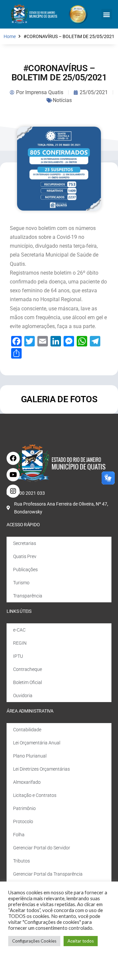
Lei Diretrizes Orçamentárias (41, 769)
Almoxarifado (27, 782)
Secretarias (24, 543)
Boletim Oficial (27, 682)
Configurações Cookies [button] (34, 941)
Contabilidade (27, 729)
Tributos (21, 860)
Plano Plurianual (30, 756)
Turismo (21, 582)
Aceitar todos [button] (81, 941)
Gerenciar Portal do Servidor (41, 847)
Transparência (27, 595)
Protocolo (23, 821)
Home (10, 36)
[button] (106, 14)
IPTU (18, 656)
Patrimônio (24, 808)
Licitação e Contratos (34, 795)
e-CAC (19, 630)
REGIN (20, 643)
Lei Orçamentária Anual (36, 742)
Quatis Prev (24, 556)
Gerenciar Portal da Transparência (48, 874)
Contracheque (27, 669)
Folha (19, 834)
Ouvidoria (22, 695)
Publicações (25, 569)
